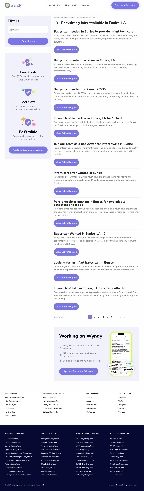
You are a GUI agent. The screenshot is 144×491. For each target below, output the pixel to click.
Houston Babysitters (48, 442)
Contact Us (90, 412)
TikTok (121, 401)
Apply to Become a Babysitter (28, 149)
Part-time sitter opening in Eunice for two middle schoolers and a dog (89, 203)
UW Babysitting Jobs (84, 475)
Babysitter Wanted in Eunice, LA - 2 (80, 233)
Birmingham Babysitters (49, 438)
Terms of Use (109, 485)
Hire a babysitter (53, 5)
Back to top (58, 317)
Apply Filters (28, 41)
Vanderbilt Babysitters (13, 467)
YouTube (121, 412)
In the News (91, 408)
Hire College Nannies (13, 401)
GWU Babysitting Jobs (85, 460)
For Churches (10, 412)
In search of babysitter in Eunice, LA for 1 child (88, 118)
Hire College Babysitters (14, 397)
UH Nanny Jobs (116, 438)
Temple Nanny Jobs (117, 442)
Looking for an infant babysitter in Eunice (84, 262)
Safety (89, 397)
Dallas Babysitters (47, 467)
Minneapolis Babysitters (49, 457)
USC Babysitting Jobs (84, 449)
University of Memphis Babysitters (18, 457)
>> (125, 317)
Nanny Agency (10, 415)
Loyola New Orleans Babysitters (18, 460)
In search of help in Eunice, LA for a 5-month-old (89, 288)
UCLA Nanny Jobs (117, 471)
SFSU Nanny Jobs (117, 467)
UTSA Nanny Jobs (117, 446)
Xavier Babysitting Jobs (85, 453)
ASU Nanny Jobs (116, 475)
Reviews (85, 5)
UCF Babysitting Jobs (84, 438)
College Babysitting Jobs (52, 408)
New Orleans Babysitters (50, 449)
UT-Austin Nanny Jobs (119, 460)
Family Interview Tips (51, 405)
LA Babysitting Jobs (68, 17)
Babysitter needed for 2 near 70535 (80, 89)
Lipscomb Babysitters (13, 449)
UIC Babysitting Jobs (84, 471)
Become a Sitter (49, 397)
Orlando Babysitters (48, 464)
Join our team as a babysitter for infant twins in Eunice (93, 143)
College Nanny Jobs (50, 412)
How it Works (91, 405)
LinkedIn (121, 408)
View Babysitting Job (66, 49)
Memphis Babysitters (48, 475)
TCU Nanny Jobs (116, 457)
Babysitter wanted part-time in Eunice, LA (84, 60)
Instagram (122, 405)
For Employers (10, 405)
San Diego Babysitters (49, 446)
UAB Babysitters (11, 438)
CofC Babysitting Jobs (84, 464)
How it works (71, 5)
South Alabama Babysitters (16, 471)
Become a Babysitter (125, 5)
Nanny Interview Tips (51, 401)
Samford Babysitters (13, 446)
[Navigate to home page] (13, 5)
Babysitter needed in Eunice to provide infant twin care (93, 31)
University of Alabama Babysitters (18, 453)
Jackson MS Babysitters (49, 460)
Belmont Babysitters (13, 442)
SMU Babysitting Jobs (84, 457)
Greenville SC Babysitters (50, 453)
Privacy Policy (121, 485)
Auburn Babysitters (12, 464)
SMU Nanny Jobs (117, 453)
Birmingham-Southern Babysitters (18, 475)
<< (81, 317)
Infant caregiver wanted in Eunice (78, 172)
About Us (90, 401)
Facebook (122, 397)
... (116, 316)
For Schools (9, 408)
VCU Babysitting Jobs (84, 467)
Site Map (57, 17)
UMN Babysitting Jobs (85, 446)
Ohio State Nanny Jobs (119, 464)
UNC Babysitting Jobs (84, 442)
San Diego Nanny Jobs (119, 449)
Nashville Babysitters (48, 471)
